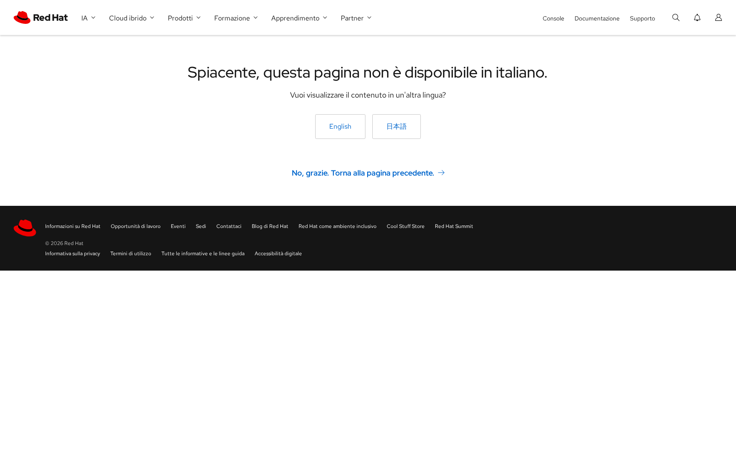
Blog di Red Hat (270, 226)
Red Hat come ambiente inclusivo (338, 226)
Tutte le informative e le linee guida (202, 253)
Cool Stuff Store (406, 226)
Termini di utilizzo (130, 253)
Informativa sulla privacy (72, 253)
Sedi (201, 226)
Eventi (178, 226)
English (340, 126)
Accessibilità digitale (278, 253)
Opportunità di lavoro (136, 226)
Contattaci (229, 226)
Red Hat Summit (454, 226)
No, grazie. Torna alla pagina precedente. (363, 173)
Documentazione (597, 18)
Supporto (642, 18)
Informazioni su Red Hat (73, 226)
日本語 (396, 126)
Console (553, 18)
